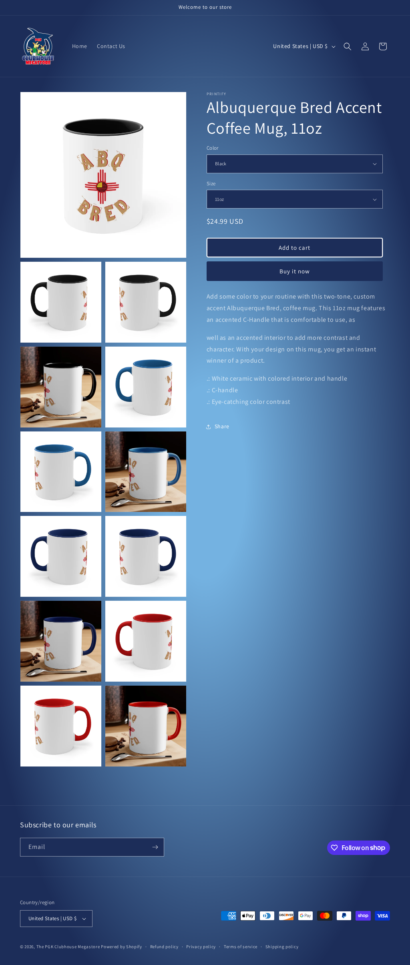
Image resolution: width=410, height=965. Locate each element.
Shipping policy (282, 946)
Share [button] (222, 426)
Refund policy (164, 946)
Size (211, 183)
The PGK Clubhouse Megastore (68, 946)
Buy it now (294, 271)
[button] (347, 46)
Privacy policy (201, 946)
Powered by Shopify (121, 946)
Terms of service (240, 946)
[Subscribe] (155, 847)
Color (213, 147)
